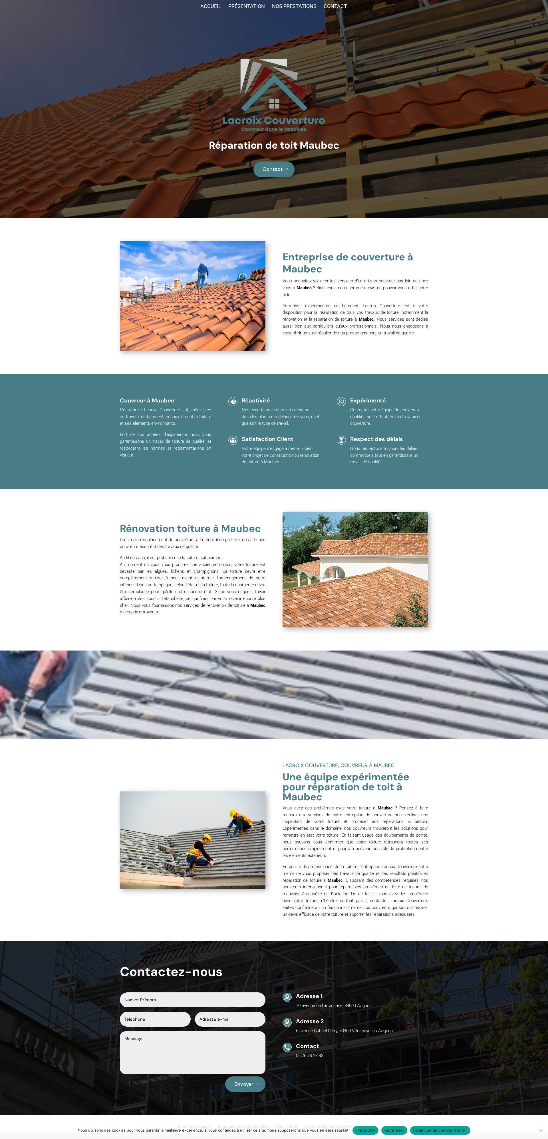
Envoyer (243, 1084)
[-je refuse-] (541, 1130)
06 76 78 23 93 (309, 1055)
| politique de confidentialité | (440, 1130)
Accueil (210, 6)
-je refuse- (394, 1130)
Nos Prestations (294, 6)
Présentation (246, 6)
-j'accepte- (365, 1130)
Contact (335, 6)
